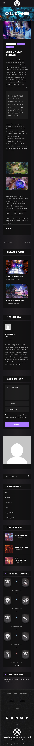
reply (7, 336)
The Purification (20, 559)
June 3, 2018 (18, 538)
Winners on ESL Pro (14, 277)
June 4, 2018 (11, 44)
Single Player (9, 512)
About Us (12, 701)
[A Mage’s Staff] (9, 549)
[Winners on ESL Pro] (17, 267)
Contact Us (17, 708)
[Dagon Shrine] (9, 537)
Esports (9, 47)
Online (7, 507)
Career (22, 701)
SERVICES (23, 694)
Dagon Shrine (21, 535)
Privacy (14, 740)
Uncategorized (10, 517)
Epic (6, 493)
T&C (21, 740)
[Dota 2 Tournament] (17, 291)
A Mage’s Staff (21, 547)
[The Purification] (9, 560)
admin (22, 44)
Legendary (8, 502)
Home (9, 694)
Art (15, 694)
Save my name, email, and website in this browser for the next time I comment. (17, 417)
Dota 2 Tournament (15, 300)
